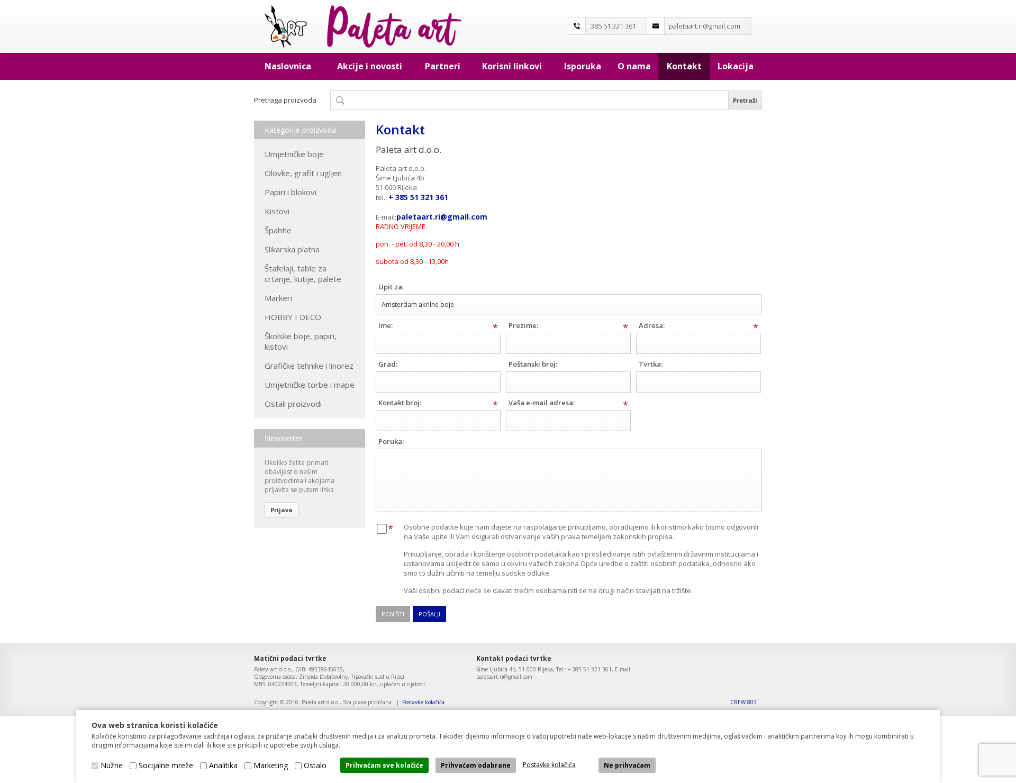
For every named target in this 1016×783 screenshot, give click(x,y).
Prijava (281, 510)
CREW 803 (743, 702)
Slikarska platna (292, 249)
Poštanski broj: (533, 364)
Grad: (387, 364)
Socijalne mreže (166, 765)
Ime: (385, 325)
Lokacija (736, 66)
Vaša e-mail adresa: (542, 402)
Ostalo (315, 765)
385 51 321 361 (613, 26)
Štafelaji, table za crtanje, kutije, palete (303, 273)
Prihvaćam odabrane (476, 765)
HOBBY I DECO (293, 317)
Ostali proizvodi (293, 403)
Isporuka (582, 66)
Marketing (270, 765)
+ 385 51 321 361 (418, 197)
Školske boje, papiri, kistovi (301, 341)
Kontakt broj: (399, 402)
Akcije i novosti (369, 66)
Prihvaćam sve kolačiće (384, 765)
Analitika (223, 765)
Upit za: (391, 287)
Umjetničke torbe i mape (310, 384)
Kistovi (277, 211)
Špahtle (278, 230)
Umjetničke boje (294, 154)
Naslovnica (288, 66)
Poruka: (391, 441)
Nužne (112, 765)
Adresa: (652, 325)
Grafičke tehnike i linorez (309, 365)
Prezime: (523, 325)
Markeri (278, 298)
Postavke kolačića (423, 702)
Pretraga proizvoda (285, 100)
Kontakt (684, 66)
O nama (634, 66)
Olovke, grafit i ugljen (303, 173)
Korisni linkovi (512, 66)
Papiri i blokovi (290, 192)
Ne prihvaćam (627, 765)
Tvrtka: (651, 364)
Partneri (442, 66)
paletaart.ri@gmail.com (704, 26)
